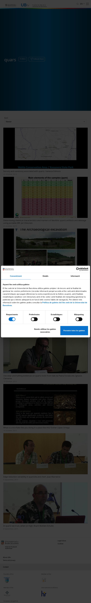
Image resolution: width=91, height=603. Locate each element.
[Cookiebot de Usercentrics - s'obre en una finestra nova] (78, 269)
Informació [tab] (75, 276)
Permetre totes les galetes (74, 331)
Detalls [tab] (45, 276)
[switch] (34, 319)
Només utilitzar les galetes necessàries (45, 330)
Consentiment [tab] (16, 276)
